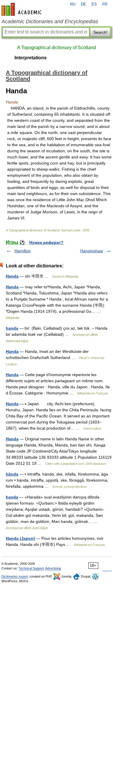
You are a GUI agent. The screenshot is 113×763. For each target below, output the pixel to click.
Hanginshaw (91, 251)
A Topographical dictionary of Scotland (56, 47)
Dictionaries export (14, 576)
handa (12, 328)
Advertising (53, 568)
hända (12, 474)
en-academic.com (22, 9)
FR (104, 4)
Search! (100, 32)
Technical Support (31, 568)
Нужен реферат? (46, 242)
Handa (12, 276)
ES (94, 4)
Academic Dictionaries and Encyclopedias (49, 21)
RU (72, 4)
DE (83, 4)
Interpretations (30, 57)
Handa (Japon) (20, 538)
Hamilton (22, 251)
